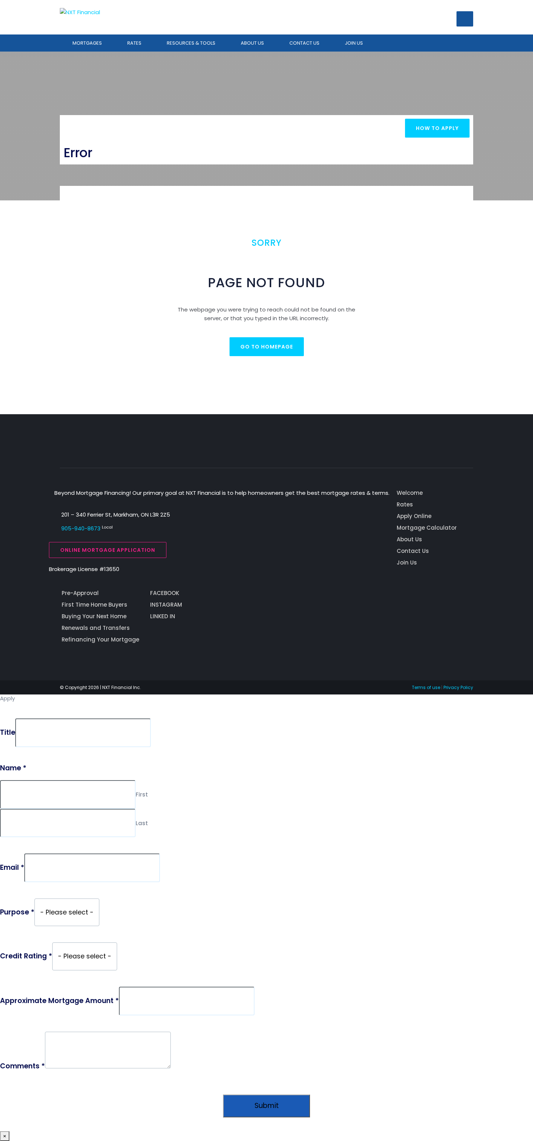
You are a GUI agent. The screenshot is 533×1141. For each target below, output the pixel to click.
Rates (134, 43)
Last (142, 823)
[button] (464, 19)
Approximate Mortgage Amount (59, 1001)
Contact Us (413, 551)
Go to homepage (266, 346)
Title (7, 732)
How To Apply (437, 128)
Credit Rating (26, 956)
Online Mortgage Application (107, 550)
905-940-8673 (80, 528)
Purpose (17, 912)
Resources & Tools (191, 43)
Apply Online (414, 516)
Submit (267, 1106)
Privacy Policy (458, 687)
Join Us (354, 43)
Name (13, 768)
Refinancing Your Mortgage (100, 639)
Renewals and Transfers (96, 628)
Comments (22, 1066)
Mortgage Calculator (427, 527)
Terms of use (426, 687)
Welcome (410, 493)
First (142, 794)
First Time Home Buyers (94, 604)
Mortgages (87, 43)
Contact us (304, 43)
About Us (252, 43)
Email (12, 867)
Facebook (164, 593)
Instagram (166, 604)
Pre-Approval (80, 593)
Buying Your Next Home (94, 616)
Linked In (162, 616)
